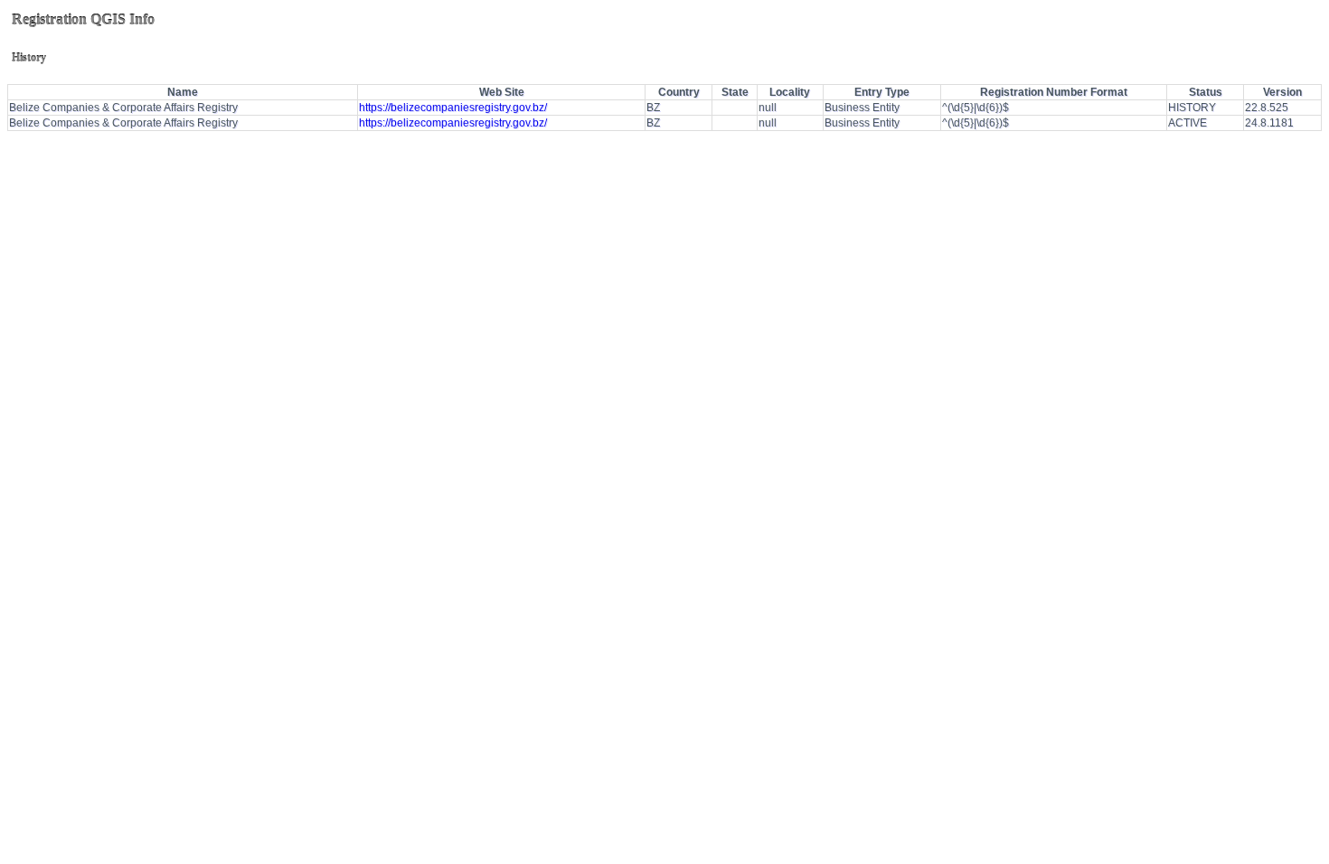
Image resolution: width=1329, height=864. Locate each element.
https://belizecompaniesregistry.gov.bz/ (453, 107)
